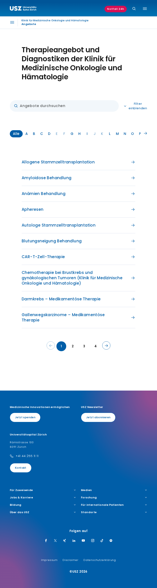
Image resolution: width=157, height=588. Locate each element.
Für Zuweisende (21, 490)
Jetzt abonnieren (98, 417)
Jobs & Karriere (21, 497)
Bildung (15, 505)
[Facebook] (46, 541)
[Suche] (134, 9)
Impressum (49, 560)
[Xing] (64, 541)
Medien (86, 490)
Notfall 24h (115, 9)
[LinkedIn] (74, 541)
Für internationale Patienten (102, 505)
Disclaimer (70, 560)
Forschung (89, 497)
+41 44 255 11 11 (27, 456)
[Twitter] (55, 541)
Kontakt (20, 468)
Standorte (89, 512)
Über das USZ (19, 512)
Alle (16, 133)
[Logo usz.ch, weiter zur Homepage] (23, 9)
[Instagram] (92, 541)
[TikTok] (102, 541)
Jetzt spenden (25, 417)
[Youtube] (83, 541)
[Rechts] (145, 133)
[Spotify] (111, 541)
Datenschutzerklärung (99, 560)
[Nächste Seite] (106, 345)
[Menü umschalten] (144, 8)
